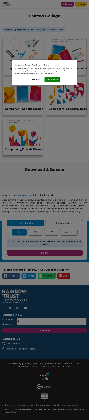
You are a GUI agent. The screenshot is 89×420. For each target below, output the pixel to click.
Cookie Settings (36, 79)
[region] (44, 72)
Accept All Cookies (52, 79)
